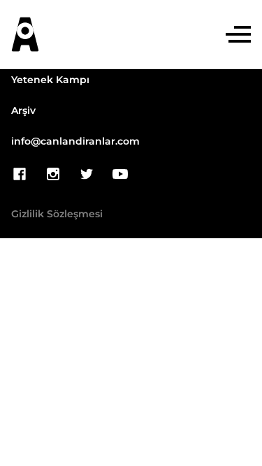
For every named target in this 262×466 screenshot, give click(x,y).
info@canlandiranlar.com (75, 142)
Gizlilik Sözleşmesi (57, 214)
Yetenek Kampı (50, 80)
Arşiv (23, 111)
